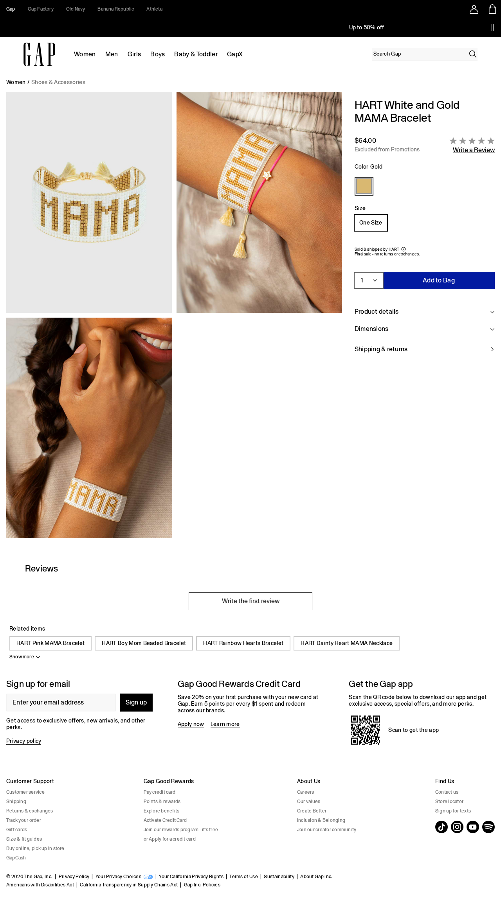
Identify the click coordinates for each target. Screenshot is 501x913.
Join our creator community (326, 829)
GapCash (16, 858)
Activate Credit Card (165, 820)
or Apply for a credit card (170, 839)
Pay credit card (160, 792)
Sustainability (279, 876)
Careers (305, 792)
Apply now (191, 724)
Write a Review (474, 150)
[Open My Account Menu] (474, 9)
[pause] (492, 27)
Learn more (225, 724)
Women (85, 54)
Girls (134, 54)
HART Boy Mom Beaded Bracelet (144, 643)
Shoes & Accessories (58, 82)
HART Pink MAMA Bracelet (50, 643)
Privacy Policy (74, 876)
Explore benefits (162, 811)
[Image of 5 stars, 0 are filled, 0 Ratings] (472, 141)
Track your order (23, 820)
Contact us (446, 792)
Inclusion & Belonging (321, 820)
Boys (157, 54)
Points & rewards (162, 801)
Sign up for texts (453, 811)
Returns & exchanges (29, 811)
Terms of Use (243, 876)
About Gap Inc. (316, 876)
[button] (174, 318)
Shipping (16, 801)
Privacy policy (23, 741)
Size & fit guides (24, 839)
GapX (235, 54)
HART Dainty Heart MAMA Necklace (347, 643)
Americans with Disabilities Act (40, 885)
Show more (21, 657)
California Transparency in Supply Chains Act (129, 885)
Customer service (25, 792)
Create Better (311, 811)
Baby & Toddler (195, 54)
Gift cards (16, 829)
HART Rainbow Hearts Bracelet (243, 643)
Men (111, 54)
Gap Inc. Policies (202, 885)
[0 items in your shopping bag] (492, 9)
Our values (308, 801)
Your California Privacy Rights (191, 876)
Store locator (449, 801)
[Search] (473, 54)
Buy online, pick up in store (35, 848)
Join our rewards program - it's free (181, 829)
